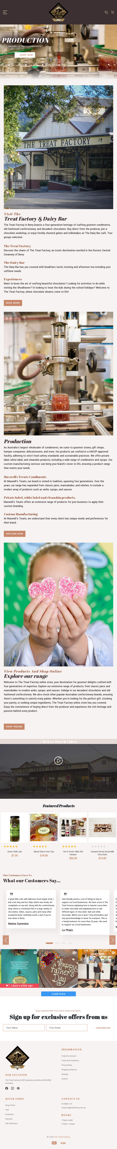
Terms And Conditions (70, 1060)
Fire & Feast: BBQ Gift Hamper (73, 853)
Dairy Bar (8, 1119)
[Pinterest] (18, 1088)
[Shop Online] (58, 604)
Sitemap (65, 1074)
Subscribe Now (103, 1028)
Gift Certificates (11, 1123)
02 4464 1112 (67, 1104)
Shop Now (26, 59)
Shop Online (14, 726)
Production (9, 1114)
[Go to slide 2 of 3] (59, 75)
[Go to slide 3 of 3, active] (63, 75)
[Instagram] (12, 1088)
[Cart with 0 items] (112, 12)
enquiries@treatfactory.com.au (74, 1108)
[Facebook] (6, 1088)
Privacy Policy (67, 1065)
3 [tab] (64, 943)
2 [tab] (57, 943)
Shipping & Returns (69, 1070)
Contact (65, 1079)
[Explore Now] (58, 374)
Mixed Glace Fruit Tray (44, 851)
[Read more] (58, 147)
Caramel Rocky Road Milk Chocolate (102, 853)
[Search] (106, 12)
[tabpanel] (31, 912)
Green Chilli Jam (14, 851)
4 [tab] (70, 943)
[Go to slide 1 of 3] (54, 75)
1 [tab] (49, 943)
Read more (13, 302)
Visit (7, 1110)
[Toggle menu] (4, 12)
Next (112, 51)
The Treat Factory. (62, 1137)
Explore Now (14, 533)
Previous (5, 51)
